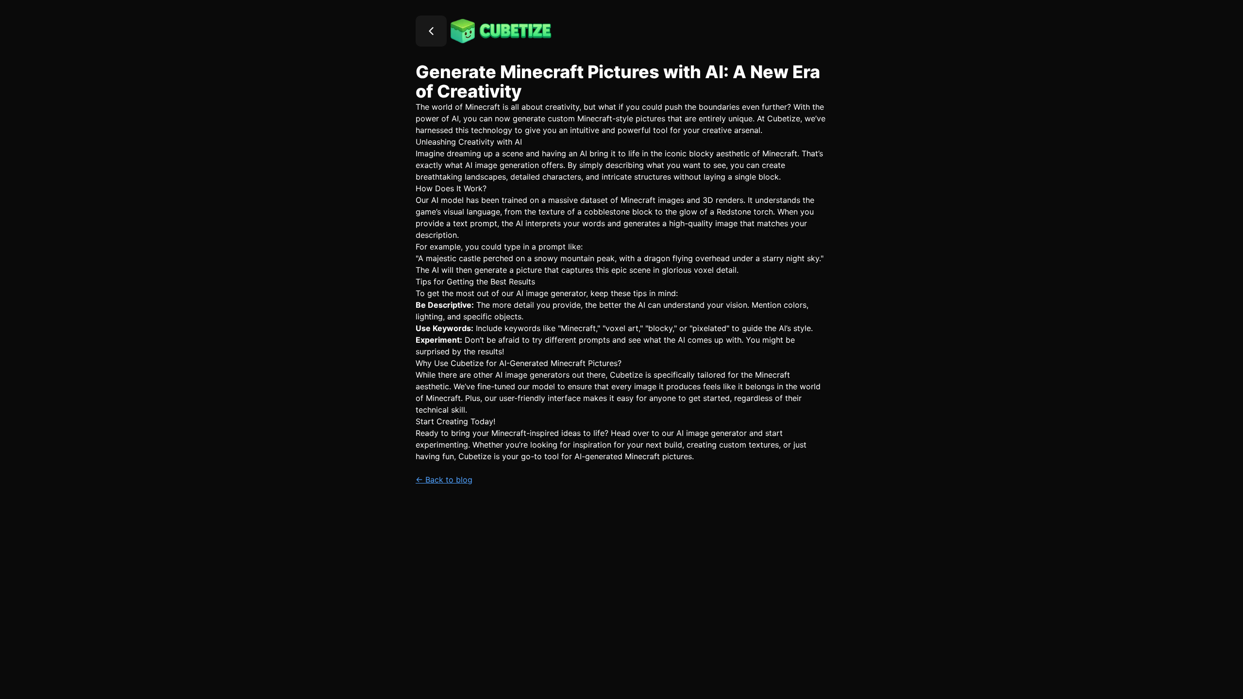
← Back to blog (444, 479)
